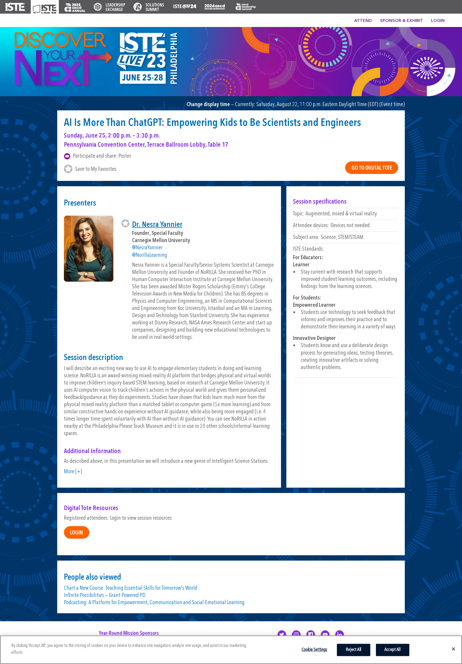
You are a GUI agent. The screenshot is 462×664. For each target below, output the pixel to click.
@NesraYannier (147, 248)
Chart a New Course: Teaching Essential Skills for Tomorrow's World (130, 588)
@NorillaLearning (149, 255)
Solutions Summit (154, 7)
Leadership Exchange (115, 7)
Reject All (353, 649)
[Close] (453, 649)
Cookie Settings (315, 649)
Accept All (392, 649)
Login (438, 21)
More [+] (73, 472)
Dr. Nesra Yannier (157, 225)
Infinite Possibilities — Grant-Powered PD (104, 595)
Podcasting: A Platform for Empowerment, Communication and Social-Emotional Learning (154, 602)
